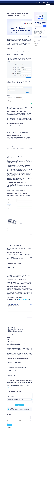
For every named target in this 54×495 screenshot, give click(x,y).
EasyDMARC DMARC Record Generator (24, 299)
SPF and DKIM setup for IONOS (38, 42)
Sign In (39, 2)
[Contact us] (46, 2)
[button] (39, 36)
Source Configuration (39, 38)
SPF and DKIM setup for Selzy (38, 44)
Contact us (48, 2)
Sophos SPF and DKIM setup (38, 40)
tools (29, 384)
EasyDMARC (11, 408)
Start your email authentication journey (12, 387)
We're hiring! (37, 2)
